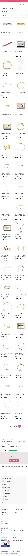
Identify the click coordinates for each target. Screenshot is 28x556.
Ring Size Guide (4, 514)
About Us (3, 519)
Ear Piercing (3, 517)
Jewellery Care (4, 512)
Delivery (16, 512)
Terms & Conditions (5, 523)
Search (16, 519)
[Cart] (22, 4)
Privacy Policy (4, 521)
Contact (16, 517)
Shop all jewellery (14, 460)
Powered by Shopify (13, 553)
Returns (16, 514)
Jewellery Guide (4, 515)
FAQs (16, 515)
